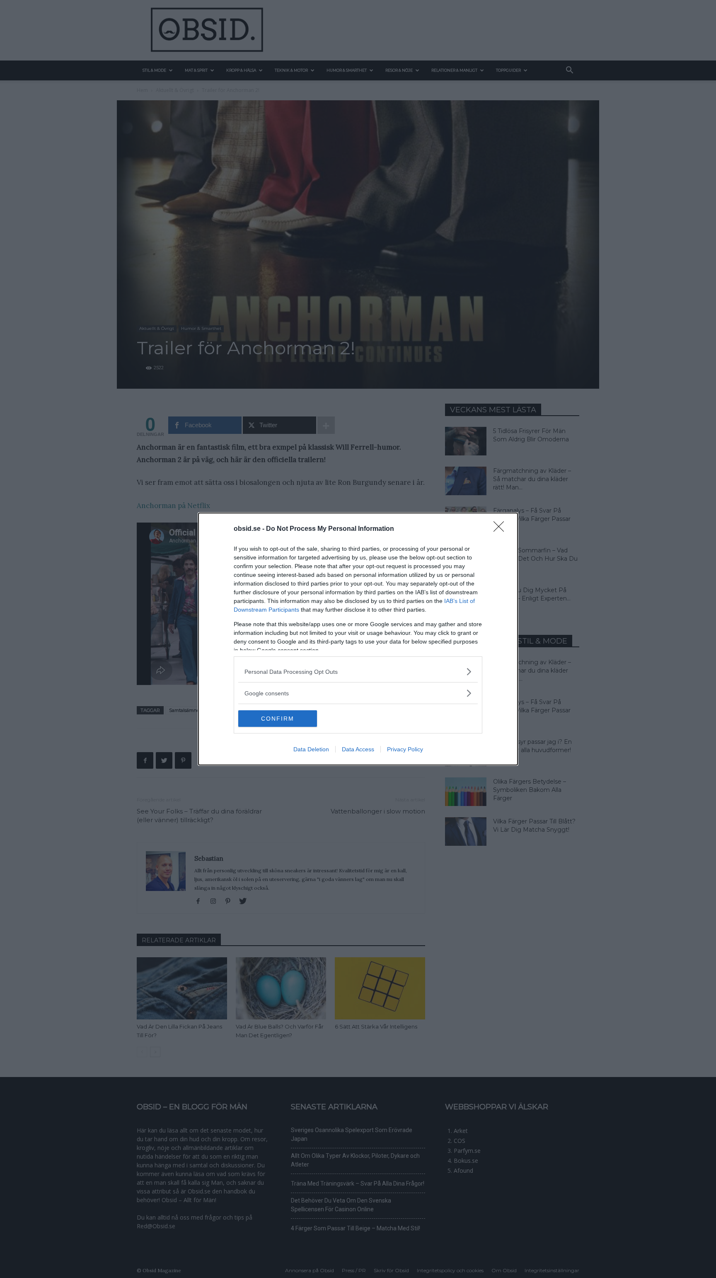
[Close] (501, 529)
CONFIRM (277, 718)
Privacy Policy (405, 749)
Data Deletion (311, 749)
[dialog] (358, 639)
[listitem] (358, 671)
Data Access (358, 749)
